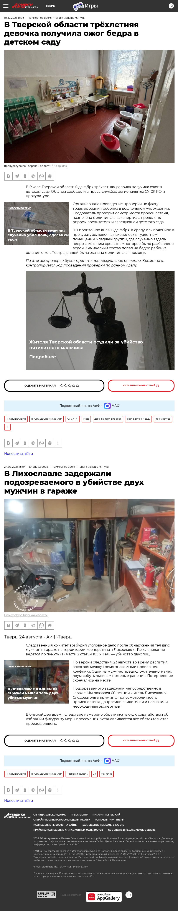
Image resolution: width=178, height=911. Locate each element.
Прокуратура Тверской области (26, 615)
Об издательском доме (49, 814)
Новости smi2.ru (18, 454)
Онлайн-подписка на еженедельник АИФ (61, 819)
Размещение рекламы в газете (103, 825)
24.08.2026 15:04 (15, 466)
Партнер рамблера (71, 895)
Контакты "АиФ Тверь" (109, 819)
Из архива (60, 165)
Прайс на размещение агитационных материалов (68, 830)
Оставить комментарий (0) (141, 385)
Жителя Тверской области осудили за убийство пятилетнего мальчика (86, 344)
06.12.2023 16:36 (14, 17)
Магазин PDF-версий (106, 814)
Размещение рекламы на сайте (55, 825)
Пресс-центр (79, 814)
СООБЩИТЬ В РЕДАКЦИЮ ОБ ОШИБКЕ (131, 830)
